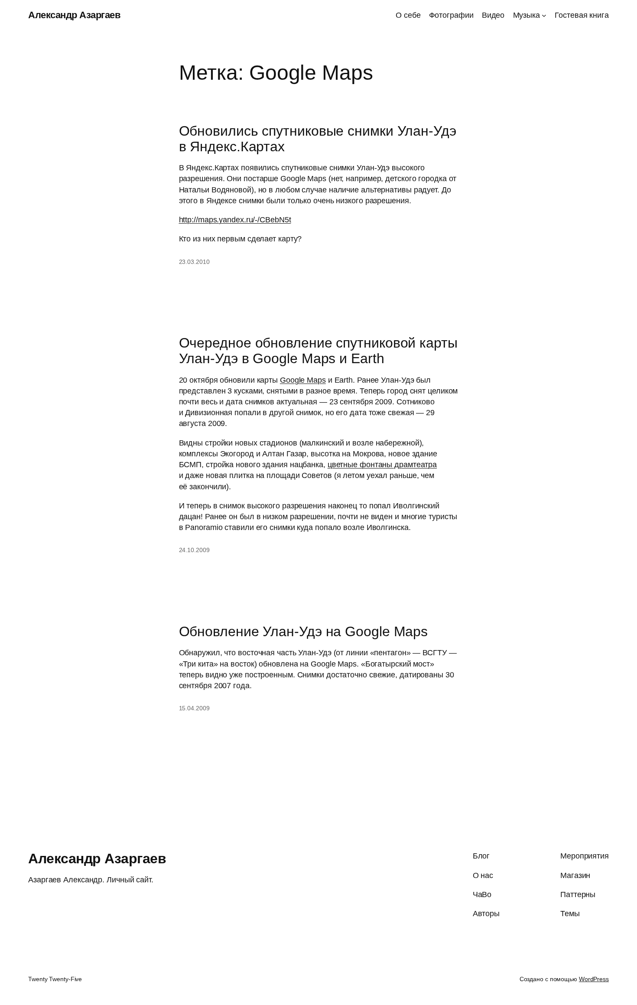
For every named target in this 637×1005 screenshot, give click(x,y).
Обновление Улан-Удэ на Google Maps (303, 631)
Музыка (526, 15)
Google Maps (303, 380)
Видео (493, 15)
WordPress (594, 979)
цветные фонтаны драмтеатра (382, 464)
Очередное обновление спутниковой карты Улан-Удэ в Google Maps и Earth (318, 350)
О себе (408, 15)
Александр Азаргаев (74, 15)
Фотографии (451, 15)
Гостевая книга (582, 15)
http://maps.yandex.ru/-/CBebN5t (235, 219)
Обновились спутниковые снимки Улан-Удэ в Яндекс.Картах (317, 138)
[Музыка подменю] (544, 15)
